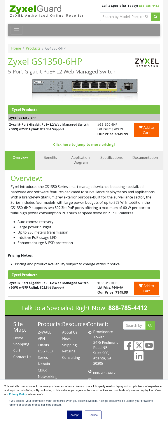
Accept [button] (74, 415)
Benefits (50, 157)
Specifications (111, 157)
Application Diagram (80, 160)
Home (16, 48)
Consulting (71, 357)
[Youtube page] (149, 348)
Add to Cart (148, 130)
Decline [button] (93, 415)
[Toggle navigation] (16, 30)
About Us (69, 332)
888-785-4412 (149, 6)
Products (33, 48)
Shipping (69, 345)
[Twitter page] (139, 348)
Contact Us (22, 356)
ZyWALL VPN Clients (44, 338)
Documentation (145, 157)
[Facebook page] (128, 348)
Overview (20, 157)
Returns (68, 351)
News (66, 338)
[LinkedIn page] (139, 358)
